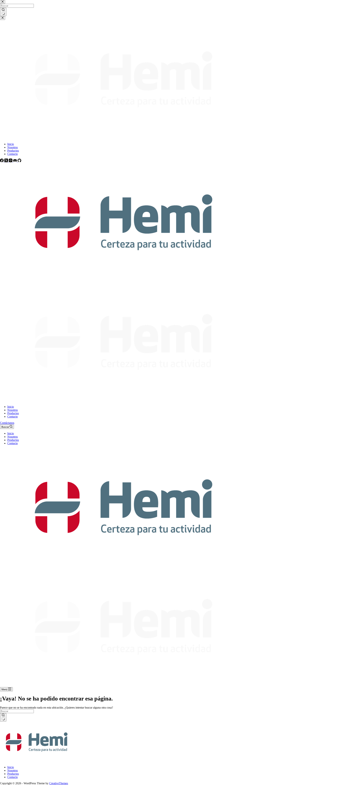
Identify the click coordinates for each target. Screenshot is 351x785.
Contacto (12, 416)
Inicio (10, 406)
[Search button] (3, 717)
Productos (13, 413)
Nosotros (12, 410)
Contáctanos (7, 422)
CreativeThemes (58, 783)
